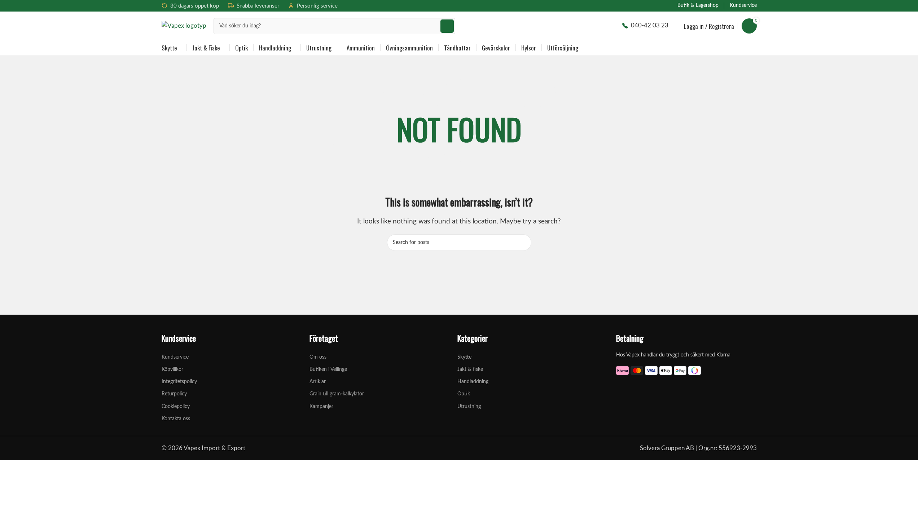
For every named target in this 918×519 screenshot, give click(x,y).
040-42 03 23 (649, 25)
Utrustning (469, 406)
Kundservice (175, 357)
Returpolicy (174, 393)
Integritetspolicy (179, 381)
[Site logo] (184, 25)
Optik (463, 393)
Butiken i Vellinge (328, 369)
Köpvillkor (172, 369)
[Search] (447, 26)
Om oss (317, 357)
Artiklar (317, 381)
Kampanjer (321, 406)
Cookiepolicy (176, 406)
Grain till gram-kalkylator (336, 393)
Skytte (464, 357)
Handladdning (472, 381)
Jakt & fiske (470, 369)
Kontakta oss (176, 418)
